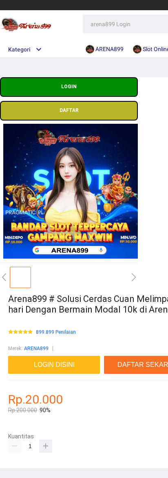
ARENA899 (36, 348)
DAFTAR (69, 110)
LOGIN (69, 86)
